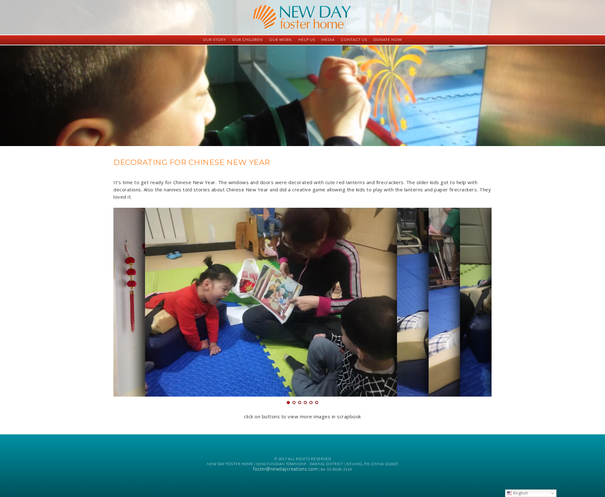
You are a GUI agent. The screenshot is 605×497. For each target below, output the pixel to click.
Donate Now (387, 39)
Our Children (247, 39)
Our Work (280, 39)
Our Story (214, 39)
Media (328, 39)
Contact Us (354, 39)
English (520, 493)
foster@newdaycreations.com (285, 469)
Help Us (306, 39)
